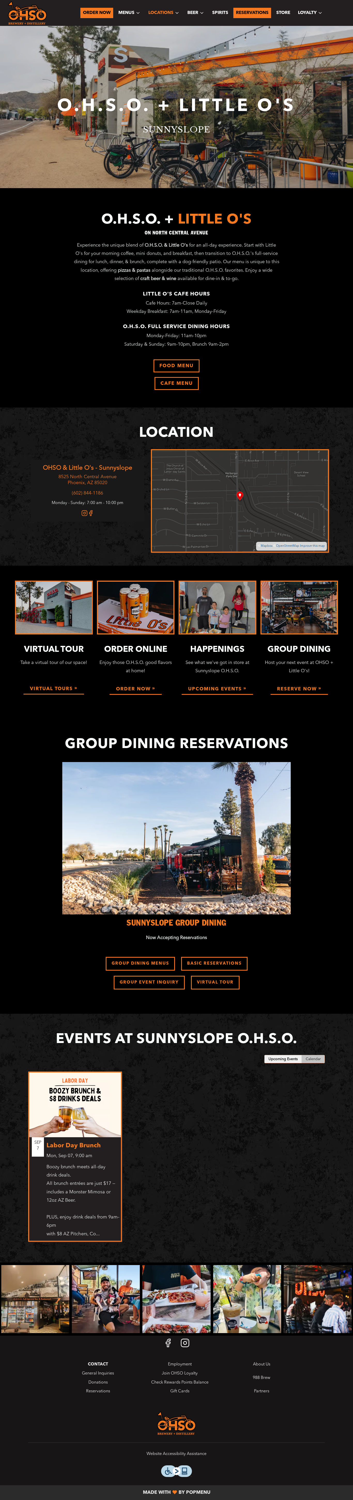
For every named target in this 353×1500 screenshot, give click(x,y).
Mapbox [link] (267, 546)
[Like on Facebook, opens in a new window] (91, 515)
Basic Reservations (214, 964)
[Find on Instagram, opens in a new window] (84, 515)
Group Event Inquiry (149, 982)
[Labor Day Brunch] (75, 1161)
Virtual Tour (215, 982)
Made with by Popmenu (107, 1492)
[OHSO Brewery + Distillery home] (27, 13)
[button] (129, 13)
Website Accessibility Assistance (176, 1454)
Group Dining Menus (140, 964)
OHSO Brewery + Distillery (176, 1423)
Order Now (97, 13)
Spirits (220, 13)
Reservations (252, 13)
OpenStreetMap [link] (287, 546)
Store (283, 13)
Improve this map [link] (312, 546)
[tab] (283, 1059)
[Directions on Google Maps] (240, 501)
